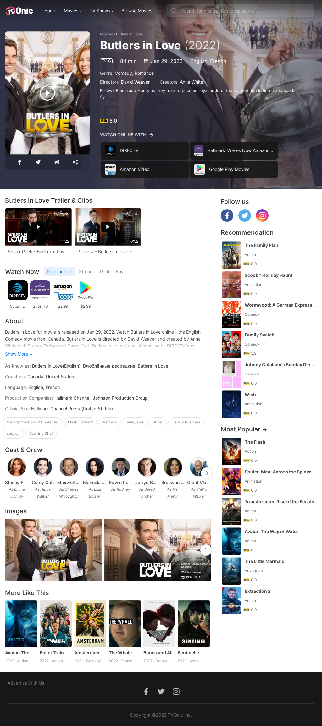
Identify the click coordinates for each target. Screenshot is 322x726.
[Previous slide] (9, 473)
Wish (250, 394)
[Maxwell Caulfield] (68, 467)
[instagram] (262, 220)
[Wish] (231, 404)
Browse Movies (136, 10)
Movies (71, 10)
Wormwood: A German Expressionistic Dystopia (280, 305)
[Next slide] (206, 473)
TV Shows (100, 10)
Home (50, 10)
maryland (134, 422)
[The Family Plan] (231, 255)
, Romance (143, 73)
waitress (109, 422)
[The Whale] (125, 623)
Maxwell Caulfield (69, 482)
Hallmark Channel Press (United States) (72, 408)
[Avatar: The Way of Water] (21, 623)
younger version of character (32, 422)
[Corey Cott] (42, 467)
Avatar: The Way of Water (21, 652)
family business (186, 422)
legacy (13, 433)
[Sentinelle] (194, 623)
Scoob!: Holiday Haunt (268, 275)
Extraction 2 (258, 591)
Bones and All (158, 652)
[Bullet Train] (56, 623)
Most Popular (240, 429)
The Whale (120, 652)
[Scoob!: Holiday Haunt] (231, 284)
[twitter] (244, 220)
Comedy (123, 73)
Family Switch (260, 334)
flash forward (80, 422)
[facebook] (227, 220)
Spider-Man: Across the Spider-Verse (280, 471)
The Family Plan (261, 245)
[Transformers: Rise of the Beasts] (231, 511)
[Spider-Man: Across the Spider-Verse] (231, 481)
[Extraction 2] (231, 600)
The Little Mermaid (265, 561)
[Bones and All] (159, 623)
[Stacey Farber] (16, 467)
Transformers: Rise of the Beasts (279, 501)
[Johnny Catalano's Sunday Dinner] (231, 374)
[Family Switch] (231, 344)
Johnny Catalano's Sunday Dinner (280, 364)
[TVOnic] (19, 10)
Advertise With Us (26, 682)
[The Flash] (231, 451)
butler (158, 422)
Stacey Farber (17, 482)
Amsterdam (86, 652)
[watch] (47, 93)
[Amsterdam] (90, 623)
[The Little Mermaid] (231, 571)
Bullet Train (52, 652)
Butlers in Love (129, 34)
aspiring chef (41, 433)
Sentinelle (188, 652)
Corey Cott (43, 482)
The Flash (255, 442)
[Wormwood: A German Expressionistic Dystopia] (231, 314)
